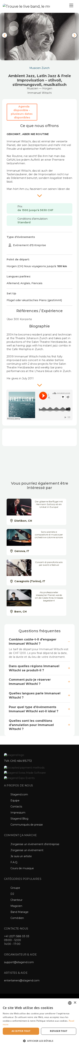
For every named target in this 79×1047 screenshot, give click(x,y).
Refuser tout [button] (58, 1031)
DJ (12, 894)
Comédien (17, 918)
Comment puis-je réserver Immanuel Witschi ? (30, 682)
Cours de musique (22, 868)
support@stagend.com (19, 962)
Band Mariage (19, 912)
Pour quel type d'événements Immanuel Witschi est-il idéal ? (33, 709)
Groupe (15, 887)
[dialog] (39, 1022)
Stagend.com (19, 794)
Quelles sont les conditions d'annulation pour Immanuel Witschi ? (31, 725)
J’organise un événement (26, 850)
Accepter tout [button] (21, 1031)
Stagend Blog (19, 818)
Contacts (16, 806)
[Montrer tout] (39, 195)
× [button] (74, 1002)
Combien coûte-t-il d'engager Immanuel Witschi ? (32, 641)
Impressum (17, 812)
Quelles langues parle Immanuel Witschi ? (34, 695)
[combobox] (70, 1003)
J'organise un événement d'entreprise (34, 844)
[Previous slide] (4, 35)
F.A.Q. (14, 862)
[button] (39, 1041)
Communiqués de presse (26, 824)
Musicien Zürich (39, 68)
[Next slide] (74, 35)
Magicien (16, 906)
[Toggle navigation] (71, 6)
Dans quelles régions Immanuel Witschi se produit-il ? (34, 668)
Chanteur (16, 900)
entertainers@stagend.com (22, 980)
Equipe (14, 800)
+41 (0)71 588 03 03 (16, 936)
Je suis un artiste (21, 856)
